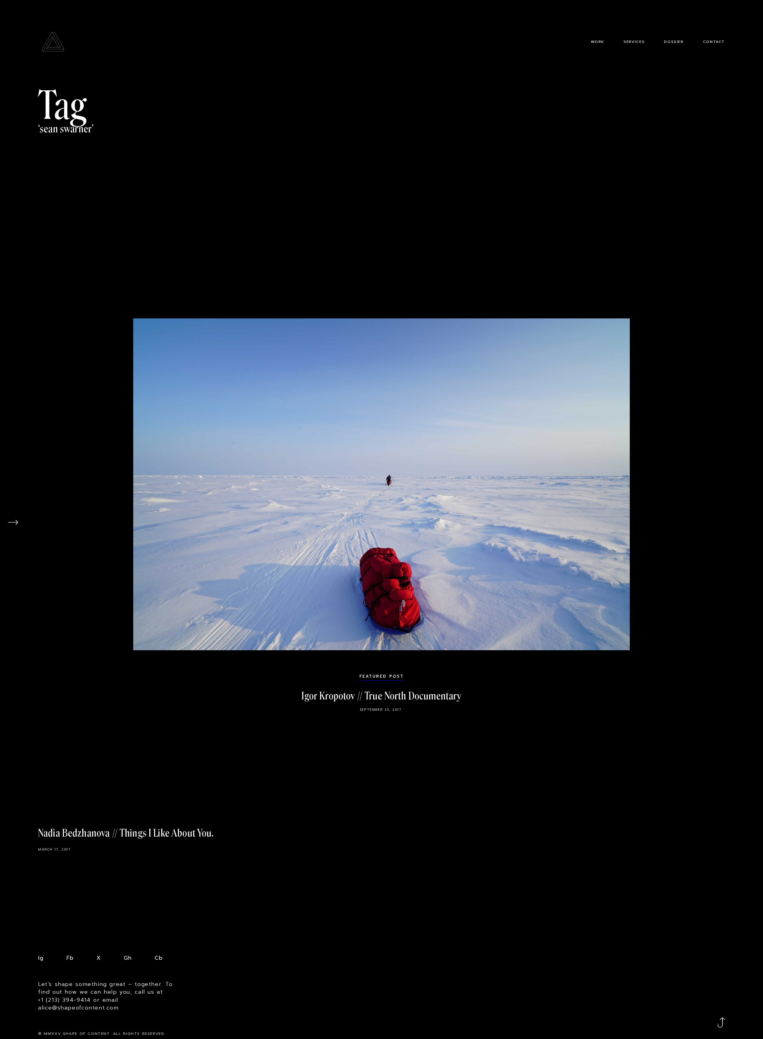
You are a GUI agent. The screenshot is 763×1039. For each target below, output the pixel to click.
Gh (128, 958)
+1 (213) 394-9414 (64, 1000)
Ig (41, 958)
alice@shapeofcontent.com (78, 1008)
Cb (159, 958)
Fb (70, 958)
